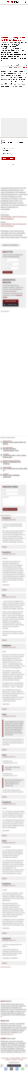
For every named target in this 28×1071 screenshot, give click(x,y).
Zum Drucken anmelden (22, 67)
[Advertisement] (14, 19)
